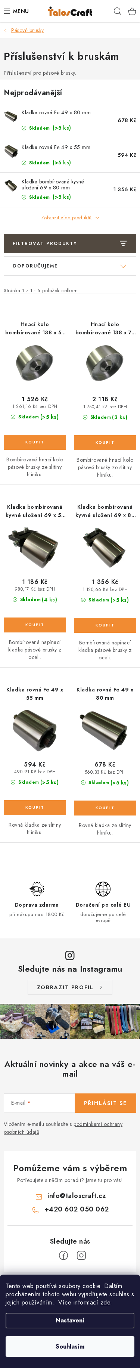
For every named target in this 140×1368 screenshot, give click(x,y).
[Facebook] (63, 1255)
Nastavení (70, 1320)
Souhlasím (70, 1346)
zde (105, 1302)
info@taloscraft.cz (76, 1196)
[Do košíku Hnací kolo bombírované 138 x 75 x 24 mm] (105, 442)
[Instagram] (81, 1255)
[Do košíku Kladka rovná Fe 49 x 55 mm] (35, 807)
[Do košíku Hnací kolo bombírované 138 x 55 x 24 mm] (35, 442)
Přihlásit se (105, 1103)
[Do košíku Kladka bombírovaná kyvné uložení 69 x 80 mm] (105, 625)
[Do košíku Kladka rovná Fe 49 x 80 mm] (105, 808)
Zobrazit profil (65, 987)
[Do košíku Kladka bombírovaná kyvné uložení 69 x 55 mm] (35, 625)
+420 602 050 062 (76, 1209)
